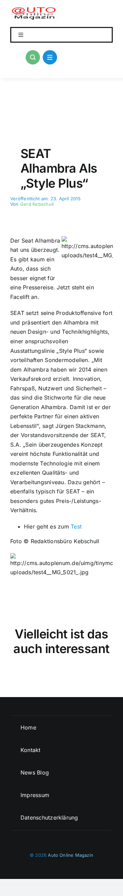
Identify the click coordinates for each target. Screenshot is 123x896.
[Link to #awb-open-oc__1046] (33, 57)
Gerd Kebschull (37, 204)
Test (76, 526)
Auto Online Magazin (70, 855)
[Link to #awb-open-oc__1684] (50, 57)
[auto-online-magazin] (34, 9)
